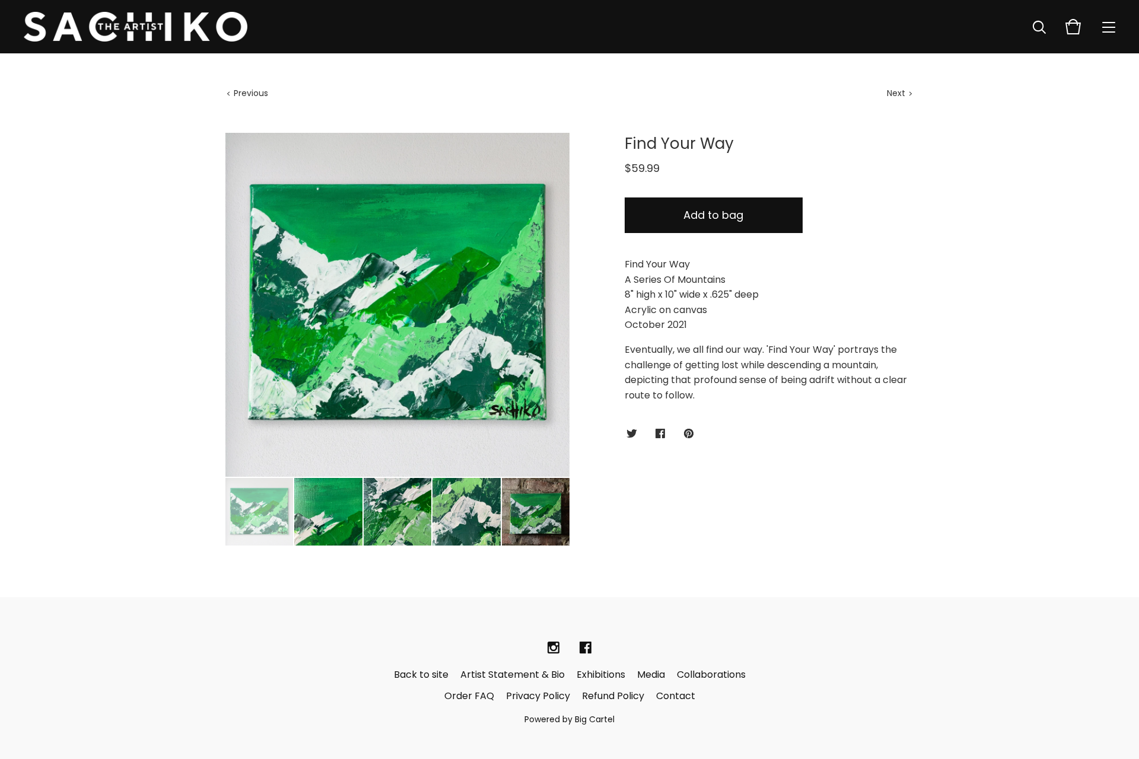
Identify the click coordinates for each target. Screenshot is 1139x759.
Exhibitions (601, 674)
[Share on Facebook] (660, 434)
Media (651, 674)
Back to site (421, 674)
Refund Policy (613, 696)
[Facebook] (585, 648)
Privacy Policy (538, 696)
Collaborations (711, 674)
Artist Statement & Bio (512, 674)
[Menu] (1108, 26)
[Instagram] (553, 648)
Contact (675, 696)
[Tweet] (632, 434)
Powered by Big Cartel (569, 719)
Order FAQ (469, 696)
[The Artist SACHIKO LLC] (135, 27)
